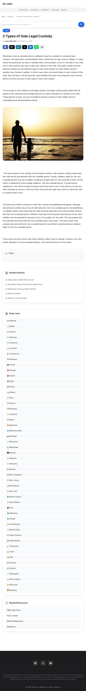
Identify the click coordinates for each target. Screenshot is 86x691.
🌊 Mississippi (12, 447)
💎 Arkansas (12, 337)
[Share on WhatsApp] (36, 47)
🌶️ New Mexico (13, 486)
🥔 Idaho (10, 381)
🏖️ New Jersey (13, 480)
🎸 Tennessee (12, 546)
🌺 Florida (11, 365)
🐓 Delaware (12, 359)
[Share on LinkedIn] (30, 47)
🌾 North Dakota (13, 502)
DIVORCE (11, 16)
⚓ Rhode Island (13, 530)
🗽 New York (12, 491)
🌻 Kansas (11, 403)
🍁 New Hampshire (14, 475)
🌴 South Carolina (14, 535)
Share (5, 47)
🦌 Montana (11, 458)
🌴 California (12, 343)
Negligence (11, 627)
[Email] (42, 47)
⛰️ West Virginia (13, 579)
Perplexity (18, 47)
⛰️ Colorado (12, 348)
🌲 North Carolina (14, 497)
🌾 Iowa (10, 398)
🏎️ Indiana (11, 392)
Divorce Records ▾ (45, 9)
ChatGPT (12, 47)
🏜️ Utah (10, 557)
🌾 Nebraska (12, 464)
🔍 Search (81, 24)
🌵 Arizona (11, 332)
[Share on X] (24, 47)
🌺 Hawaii (11, 376)
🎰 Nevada (11, 469)
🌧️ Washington (13, 574)
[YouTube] (50, 663)
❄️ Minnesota (12, 442)
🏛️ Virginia (11, 568)
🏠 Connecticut (13, 354)
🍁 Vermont (11, 563)
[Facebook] (35, 663)
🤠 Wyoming (12, 590)
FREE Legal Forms (14, 610)
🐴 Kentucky (12, 409)
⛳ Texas (10, 552)
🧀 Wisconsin (12, 585)
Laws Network (10, 41)
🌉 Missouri (11, 453)
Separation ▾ (64, 9)
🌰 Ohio (10, 508)
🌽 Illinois (11, 387)
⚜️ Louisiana (12, 414)
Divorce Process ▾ (34, 9)
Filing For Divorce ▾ (23, 9)
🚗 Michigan (12, 436)
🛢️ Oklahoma (12, 513)
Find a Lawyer (12, 616)
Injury (6, 30)
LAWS (3, 16)
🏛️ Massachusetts (14, 431)
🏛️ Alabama (11, 321)
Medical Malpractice (15, 621)
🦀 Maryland (12, 425)
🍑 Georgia (11, 370)
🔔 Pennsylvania (13, 524)
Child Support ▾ (55, 9)
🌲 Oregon (11, 519)
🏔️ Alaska (11, 326)
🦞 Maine (10, 420)
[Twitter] (43, 663)
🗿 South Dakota (13, 541)
